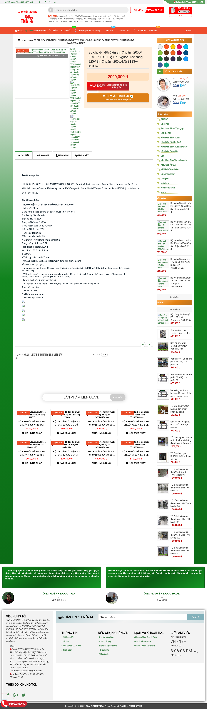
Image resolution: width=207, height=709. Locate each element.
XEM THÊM (117, 397)
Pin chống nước (55, 19)
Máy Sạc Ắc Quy (168, 165)
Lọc (162, 156)
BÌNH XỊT (165, 124)
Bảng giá (43, 155)
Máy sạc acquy (90, 19)
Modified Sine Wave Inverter (174, 160)
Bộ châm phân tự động (72, 19)
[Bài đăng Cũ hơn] (150, 344)
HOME (23, 40)
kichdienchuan (168, 187)
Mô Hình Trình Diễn (170, 169)
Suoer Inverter (168, 174)
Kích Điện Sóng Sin (169, 151)
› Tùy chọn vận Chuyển (107, 646)
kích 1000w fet (104, 19)
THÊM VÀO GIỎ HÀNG (118, 98)
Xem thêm (174, 297)
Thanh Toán (125, 30)
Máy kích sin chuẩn (65, 16)
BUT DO (164, 119)
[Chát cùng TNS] (176, 85)
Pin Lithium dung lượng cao (100, 21)
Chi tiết (24, 155)
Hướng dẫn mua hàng (89, 30)
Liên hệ (188, 30)
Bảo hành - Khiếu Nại (147, 30)
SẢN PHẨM (66, 30)
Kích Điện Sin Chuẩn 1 (171, 142)
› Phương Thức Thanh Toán (145, 637)
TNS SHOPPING (135, 706)
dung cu (165, 178)
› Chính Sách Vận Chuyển (144, 646)
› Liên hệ (65, 641)
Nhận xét (83, 155)
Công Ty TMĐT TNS (94, 706)
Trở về (30, 30)
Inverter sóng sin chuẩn (102, 16)
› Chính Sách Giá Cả (142, 641)
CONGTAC (166, 133)
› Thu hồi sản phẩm (106, 637)
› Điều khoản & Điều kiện (71, 646)
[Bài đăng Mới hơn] (143, 344)
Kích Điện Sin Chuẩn (170, 137)
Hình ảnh (63, 155)
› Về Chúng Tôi (67, 637)
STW (30, 40)
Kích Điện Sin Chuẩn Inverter (174, 146)
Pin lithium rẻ (119, 16)
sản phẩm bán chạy (63, 21)
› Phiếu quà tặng (104, 641)
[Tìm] (50, 9)
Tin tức (109, 30)
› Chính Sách (67, 650)
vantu (163, 192)
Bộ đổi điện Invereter (83, 16)
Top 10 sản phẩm (80, 21)
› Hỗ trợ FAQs (103, 650)
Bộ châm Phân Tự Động (172, 128)
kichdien (165, 183)
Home (20, 30)
